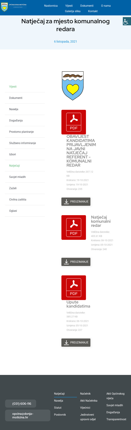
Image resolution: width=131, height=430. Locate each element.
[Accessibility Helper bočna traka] (127, 21)
